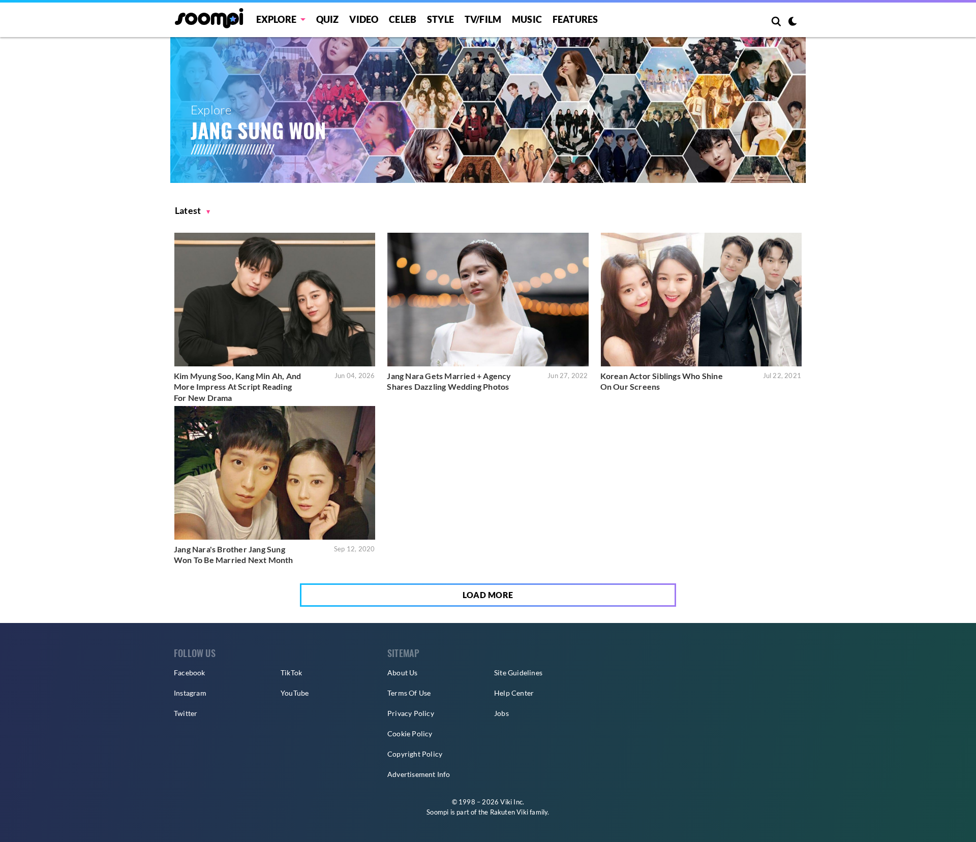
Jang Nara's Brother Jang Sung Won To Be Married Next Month (233, 554)
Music (527, 19)
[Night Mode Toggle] (792, 22)
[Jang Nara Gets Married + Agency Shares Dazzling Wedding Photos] (487, 299)
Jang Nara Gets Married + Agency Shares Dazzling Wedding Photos (449, 381)
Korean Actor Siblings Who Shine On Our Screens (661, 381)
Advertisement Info (418, 774)
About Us (402, 672)
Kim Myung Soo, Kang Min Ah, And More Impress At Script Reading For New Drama (237, 386)
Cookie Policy (410, 733)
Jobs (501, 713)
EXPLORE (276, 19)
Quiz (327, 19)
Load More (488, 595)
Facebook (189, 672)
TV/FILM (483, 19)
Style (440, 19)
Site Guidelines (518, 672)
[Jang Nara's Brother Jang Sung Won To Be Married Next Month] (274, 473)
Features (575, 19)
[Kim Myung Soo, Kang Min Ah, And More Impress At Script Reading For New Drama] (274, 299)
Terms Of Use (409, 693)
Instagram (190, 693)
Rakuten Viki (509, 812)
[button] (192, 210)
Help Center (514, 693)
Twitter (185, 713)
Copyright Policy (414, 754)
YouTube (295, 693)
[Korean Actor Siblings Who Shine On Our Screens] (701, 299)
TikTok (291, 672)
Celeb (402, 19)
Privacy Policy (410, 713)
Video (363, 19)
